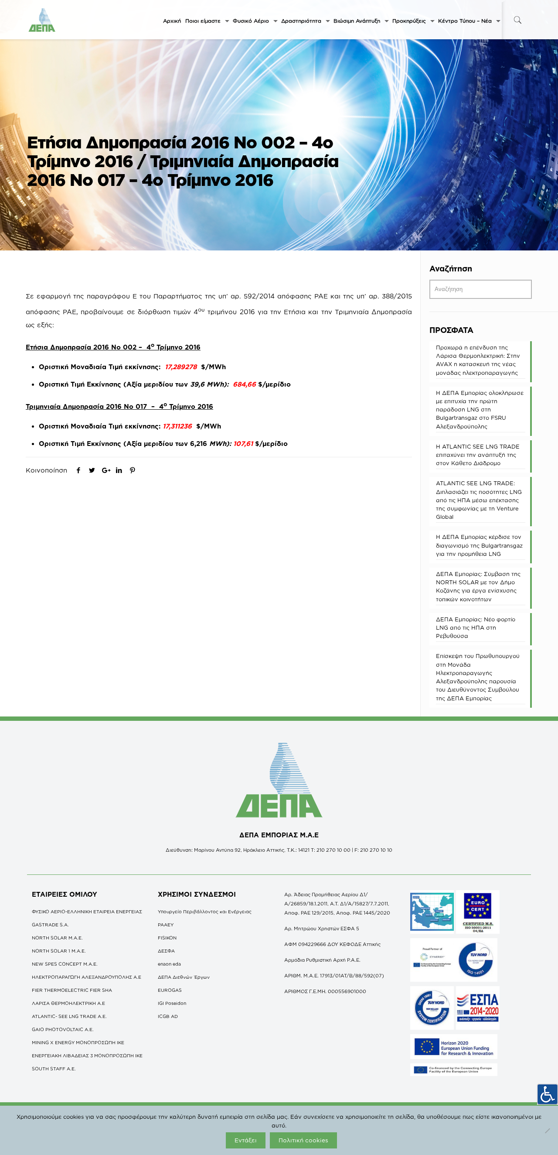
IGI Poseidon (172, 1003)
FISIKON (167, 937)
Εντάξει (246, 1140)
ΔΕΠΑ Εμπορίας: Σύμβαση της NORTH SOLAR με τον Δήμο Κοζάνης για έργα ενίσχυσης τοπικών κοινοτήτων (478, 586)
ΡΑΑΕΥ (166, 924)
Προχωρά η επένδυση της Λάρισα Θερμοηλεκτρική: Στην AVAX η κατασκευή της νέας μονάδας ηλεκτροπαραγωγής (478, 360)
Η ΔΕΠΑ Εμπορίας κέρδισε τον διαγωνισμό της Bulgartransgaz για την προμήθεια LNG (479, 545)
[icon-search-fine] (517, 20)
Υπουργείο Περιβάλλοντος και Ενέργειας (205, 911)
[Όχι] (547, 1130)
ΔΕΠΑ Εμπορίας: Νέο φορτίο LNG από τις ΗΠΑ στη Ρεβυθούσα (475, 627)
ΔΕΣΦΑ (166, 950)
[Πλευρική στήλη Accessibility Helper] (547, 1094)
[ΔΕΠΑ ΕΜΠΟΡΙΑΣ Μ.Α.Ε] (42, 19)
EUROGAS (170, 990)
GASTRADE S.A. (50, 924)
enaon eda (169, 963)
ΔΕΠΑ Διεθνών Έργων (184, 977)
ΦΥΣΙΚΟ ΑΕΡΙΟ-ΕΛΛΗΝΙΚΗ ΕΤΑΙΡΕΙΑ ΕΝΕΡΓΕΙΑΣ (87, 911)
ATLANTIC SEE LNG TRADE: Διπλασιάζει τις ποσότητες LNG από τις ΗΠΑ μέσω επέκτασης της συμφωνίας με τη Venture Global (479, 500)
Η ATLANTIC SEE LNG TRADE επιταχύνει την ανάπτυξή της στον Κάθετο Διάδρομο (478, 454)
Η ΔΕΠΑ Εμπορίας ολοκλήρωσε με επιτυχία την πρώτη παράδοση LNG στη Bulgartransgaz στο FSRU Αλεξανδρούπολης (480, 409)
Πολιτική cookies (303, 1140)
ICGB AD (168, 1016)
